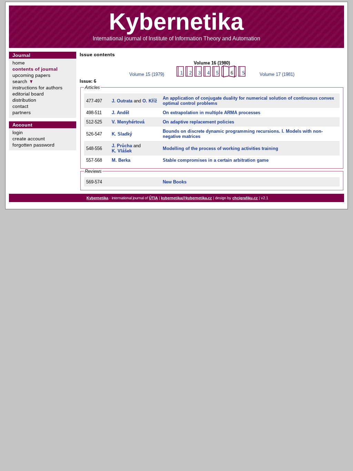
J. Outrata (122, 100)
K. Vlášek (122, 150)
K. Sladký (122, 134)
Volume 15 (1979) (146, 74)
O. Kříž (149, 100)
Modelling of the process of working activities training (220, 148)
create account (28, 138)
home (18, 63)
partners (21, 112)
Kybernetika (97, 198)
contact (20, 106)
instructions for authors (37, 87)
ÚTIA (153, 198)
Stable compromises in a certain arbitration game (216, 160)
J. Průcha (122, 145)
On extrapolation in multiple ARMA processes (211, 112)
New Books (174, 181)
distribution (24, 100)
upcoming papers (31, 75)
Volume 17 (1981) (277, 74)
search (19, 81)
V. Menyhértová (128, 121)
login (17, 132)
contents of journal (35, 69)
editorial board (28, 94)
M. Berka (121, 160)
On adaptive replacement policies (198, 121)
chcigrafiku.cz (245, 198)
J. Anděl (120, 112)
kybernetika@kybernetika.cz (186, 198)
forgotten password (33, 145)
